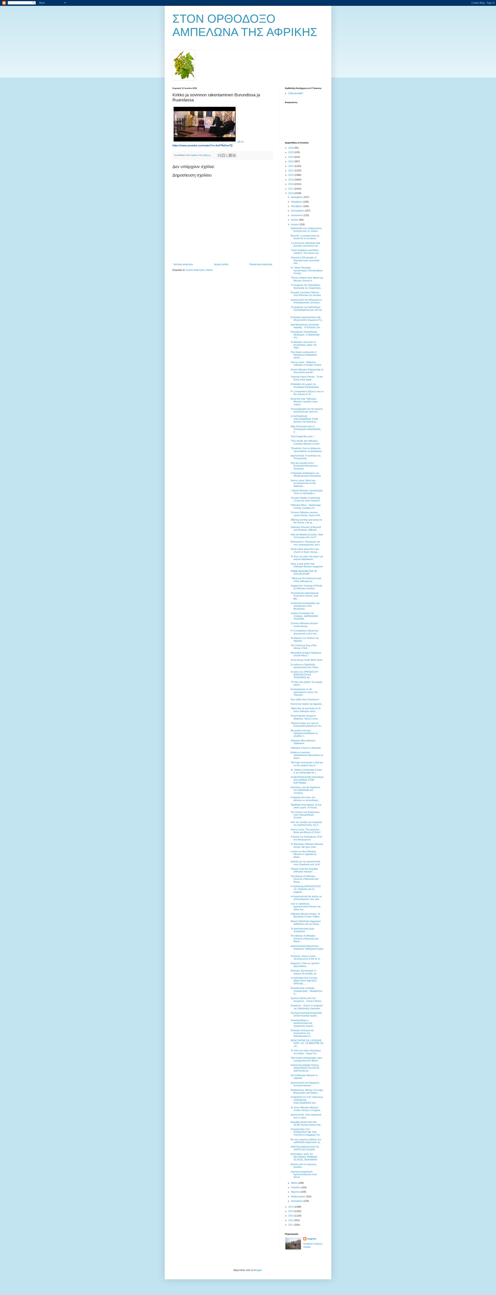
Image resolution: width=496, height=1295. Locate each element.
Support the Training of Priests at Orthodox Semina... (306, 587)
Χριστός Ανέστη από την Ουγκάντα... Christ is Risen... (307, 999)
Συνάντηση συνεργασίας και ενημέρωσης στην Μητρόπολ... (305, 606)
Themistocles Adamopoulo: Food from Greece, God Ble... (305, 596)
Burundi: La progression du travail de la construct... (305, 237)
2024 (291, 157)
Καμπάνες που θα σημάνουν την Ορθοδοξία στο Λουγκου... (305, 790)
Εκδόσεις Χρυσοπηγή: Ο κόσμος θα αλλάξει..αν (303, 972)
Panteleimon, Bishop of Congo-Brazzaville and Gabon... (307, 1091)
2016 (291, 193)
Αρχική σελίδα (221, 264)
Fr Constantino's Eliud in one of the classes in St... (307, 393)
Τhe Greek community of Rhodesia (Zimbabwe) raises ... (304, 355)
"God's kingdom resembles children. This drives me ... (306, 251)
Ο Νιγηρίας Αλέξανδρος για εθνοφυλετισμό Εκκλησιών (306, 474)
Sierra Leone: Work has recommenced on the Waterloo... (303, 483)
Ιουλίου (295, 219)
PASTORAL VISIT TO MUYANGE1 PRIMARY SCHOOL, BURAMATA (304, 1157)
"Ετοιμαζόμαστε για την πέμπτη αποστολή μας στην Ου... (307, 410)
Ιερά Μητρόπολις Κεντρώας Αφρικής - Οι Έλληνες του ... (306, 326)
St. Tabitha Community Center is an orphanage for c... (306, 771)
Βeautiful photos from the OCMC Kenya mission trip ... (307, 1123)
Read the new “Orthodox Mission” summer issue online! (304, 402)
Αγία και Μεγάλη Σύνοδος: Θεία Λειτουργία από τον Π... (307, 536)
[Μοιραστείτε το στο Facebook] (230, 155)
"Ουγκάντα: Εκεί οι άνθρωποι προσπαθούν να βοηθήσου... (307, 449)
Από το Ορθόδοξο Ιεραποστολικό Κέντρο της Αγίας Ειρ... (306, 906)
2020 (291, 175)
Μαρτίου (296, 1192)
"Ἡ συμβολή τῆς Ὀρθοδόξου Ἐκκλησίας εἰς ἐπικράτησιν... (307, 286)
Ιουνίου (295, 224)
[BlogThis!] (223, 155)
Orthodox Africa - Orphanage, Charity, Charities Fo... (306, 506)
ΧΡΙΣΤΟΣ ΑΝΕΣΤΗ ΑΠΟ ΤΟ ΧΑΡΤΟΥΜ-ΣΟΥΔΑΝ (305, 1148)
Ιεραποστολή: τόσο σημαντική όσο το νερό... (306, 1116)
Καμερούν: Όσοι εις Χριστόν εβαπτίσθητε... (305, 964)
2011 (291, 1224)
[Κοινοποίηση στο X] (227, 155)
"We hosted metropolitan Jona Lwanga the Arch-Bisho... (306, 1059)
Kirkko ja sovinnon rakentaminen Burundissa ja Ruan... (307, 755)
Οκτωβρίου (297, 206)
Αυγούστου (297, 215)
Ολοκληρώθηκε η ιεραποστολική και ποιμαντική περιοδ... (302, 1023)
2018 (291, 184)
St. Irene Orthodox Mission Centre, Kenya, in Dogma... (306, 1109)
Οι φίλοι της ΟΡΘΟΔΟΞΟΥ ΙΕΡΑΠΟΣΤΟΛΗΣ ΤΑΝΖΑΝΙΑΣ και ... (304, 674)
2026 (291, 148)
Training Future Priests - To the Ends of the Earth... (307, 378)
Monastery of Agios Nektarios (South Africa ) (306, 654)
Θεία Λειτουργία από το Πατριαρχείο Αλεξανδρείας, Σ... (306, 429)
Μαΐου (294, 1183)
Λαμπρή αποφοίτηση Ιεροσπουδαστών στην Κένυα (304, 1174)
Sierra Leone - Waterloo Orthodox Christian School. (306, 363)
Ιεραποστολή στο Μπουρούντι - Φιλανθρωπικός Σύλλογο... (307, 301)
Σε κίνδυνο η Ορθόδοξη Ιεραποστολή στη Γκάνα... (305, 666)
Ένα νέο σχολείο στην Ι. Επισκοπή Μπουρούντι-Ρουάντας (304, 466)
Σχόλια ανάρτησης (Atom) (199, 270)
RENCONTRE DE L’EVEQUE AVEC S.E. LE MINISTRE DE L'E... (307, 1043)
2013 (291, 1215)
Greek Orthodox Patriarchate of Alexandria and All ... (307, 371)
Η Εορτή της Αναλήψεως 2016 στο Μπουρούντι (306, 838)
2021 (291, 170)
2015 (291, 1206)
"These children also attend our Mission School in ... (307, 279)
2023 (291, 161)
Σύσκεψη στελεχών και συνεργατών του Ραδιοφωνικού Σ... (302, 1033)
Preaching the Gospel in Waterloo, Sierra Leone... (305, 717)
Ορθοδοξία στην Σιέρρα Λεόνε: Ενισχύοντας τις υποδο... (306, 229)
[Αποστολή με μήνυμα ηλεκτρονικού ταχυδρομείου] (219, 155)
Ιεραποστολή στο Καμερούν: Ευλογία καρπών (305, 1084)
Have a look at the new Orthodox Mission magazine (307, 565)
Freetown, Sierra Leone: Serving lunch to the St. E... (306, 957)
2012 (291, 1220)
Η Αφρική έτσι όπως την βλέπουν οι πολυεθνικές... (305, 799)
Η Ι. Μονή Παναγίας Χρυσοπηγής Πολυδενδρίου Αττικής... (307, 270)
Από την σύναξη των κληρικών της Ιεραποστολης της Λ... (306, 823)
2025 (291, 152)
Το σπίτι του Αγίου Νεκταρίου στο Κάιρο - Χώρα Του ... (306, 1052)
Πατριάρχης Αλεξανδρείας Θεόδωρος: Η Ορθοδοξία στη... (305, 334)
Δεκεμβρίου (297, 197)
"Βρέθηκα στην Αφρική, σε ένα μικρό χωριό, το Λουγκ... (306, 806)
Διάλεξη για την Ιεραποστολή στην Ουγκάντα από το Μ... (306, 863)
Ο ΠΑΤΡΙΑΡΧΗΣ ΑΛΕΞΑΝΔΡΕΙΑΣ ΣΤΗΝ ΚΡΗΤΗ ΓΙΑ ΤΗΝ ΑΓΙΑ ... (304, 419)
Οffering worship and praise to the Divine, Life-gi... (306, 521)
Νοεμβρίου (297, 201)
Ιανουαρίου (297, 1201)
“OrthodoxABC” (296, 93)
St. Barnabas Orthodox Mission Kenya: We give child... (307, 845)
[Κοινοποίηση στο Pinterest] (234, 155)
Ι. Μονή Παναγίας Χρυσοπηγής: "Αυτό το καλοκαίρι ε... (307, 492)
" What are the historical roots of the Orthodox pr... (306, 579)
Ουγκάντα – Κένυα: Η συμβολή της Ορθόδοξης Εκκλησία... (307, 1007)
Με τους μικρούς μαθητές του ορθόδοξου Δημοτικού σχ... (306, 1141)
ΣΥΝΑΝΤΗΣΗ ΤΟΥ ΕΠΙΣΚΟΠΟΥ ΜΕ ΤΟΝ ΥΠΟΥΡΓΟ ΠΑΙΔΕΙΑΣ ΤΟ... (306, 1132)
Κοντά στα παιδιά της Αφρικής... (307, 704)
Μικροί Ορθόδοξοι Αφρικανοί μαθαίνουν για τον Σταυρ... (306, 922)
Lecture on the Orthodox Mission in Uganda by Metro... (303, 854)
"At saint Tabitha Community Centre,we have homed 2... (306, 499)
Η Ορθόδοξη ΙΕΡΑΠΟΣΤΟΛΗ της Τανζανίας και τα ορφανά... (306, 889)
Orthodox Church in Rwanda (306, 748)
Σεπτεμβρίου (298, 210)
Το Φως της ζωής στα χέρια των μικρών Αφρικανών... (307, 558)
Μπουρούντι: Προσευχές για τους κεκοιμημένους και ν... (306, 543)
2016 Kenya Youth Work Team (306, 660)
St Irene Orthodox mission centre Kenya (304, 624)
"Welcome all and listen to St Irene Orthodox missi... (305, 710)
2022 (291, 166)
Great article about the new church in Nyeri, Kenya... (305, 550)
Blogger (258, 1270)
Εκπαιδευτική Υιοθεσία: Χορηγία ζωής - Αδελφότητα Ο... (306, 991)
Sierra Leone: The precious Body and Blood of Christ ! (306, 831)
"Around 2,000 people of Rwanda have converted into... (305, 260)
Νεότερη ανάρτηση (183, 264)
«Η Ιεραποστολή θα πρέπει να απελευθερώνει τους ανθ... (306, 898)
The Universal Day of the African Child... (304, 647)
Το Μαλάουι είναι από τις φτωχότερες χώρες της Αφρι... (304, 345)
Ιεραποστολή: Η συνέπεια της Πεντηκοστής (306, 457)
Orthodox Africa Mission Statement (303, 742)
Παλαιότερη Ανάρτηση (260, 264)
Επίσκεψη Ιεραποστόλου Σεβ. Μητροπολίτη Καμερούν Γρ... (307, 318)
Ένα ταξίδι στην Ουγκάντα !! (305, 699)
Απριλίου (296, 1187)
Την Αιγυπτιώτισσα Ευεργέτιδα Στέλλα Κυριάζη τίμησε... (306, 1014)
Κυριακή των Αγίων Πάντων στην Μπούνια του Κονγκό (306, 294)
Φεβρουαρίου (298, 1196)
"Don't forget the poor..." (303, 436)
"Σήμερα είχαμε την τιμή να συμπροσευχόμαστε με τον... (307, 724)
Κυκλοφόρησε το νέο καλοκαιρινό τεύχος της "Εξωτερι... (304, 692)
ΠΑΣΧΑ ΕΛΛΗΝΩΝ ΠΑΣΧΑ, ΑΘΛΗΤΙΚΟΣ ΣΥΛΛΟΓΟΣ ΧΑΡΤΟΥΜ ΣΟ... (305, 1068)
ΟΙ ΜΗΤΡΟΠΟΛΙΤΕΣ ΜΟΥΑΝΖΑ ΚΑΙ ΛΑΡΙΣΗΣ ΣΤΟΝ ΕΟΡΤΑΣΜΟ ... (307, 780)
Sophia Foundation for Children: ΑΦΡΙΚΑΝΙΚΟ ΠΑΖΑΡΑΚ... (304, 616)
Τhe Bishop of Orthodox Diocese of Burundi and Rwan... (304, 879)
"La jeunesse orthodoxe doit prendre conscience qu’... (305, 244)
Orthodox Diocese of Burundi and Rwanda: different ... (306, 528)
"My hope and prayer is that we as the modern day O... (307, 764)
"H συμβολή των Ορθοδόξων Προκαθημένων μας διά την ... (306, 310)
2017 (291, 188)
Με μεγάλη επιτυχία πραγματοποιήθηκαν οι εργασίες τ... (304, 733)
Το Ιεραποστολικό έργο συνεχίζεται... (302, 930)
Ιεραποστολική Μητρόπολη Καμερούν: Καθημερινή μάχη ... (307, 949)
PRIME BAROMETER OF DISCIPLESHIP (304, 572)
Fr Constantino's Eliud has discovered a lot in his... (304, 632)
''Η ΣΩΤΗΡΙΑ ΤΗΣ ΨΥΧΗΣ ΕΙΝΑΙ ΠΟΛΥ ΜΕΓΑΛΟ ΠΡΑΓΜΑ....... (304, 981)
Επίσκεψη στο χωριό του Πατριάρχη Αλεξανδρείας (305, 385)
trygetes (311, 1238)
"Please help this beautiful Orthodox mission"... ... (304, 870)
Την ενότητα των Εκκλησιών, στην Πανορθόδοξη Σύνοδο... (305, 815)
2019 (291, 179)
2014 (291, 1211)
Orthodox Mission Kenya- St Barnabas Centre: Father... (306, 915)
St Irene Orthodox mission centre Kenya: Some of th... (306, 514)
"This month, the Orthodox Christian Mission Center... (306, 442)
